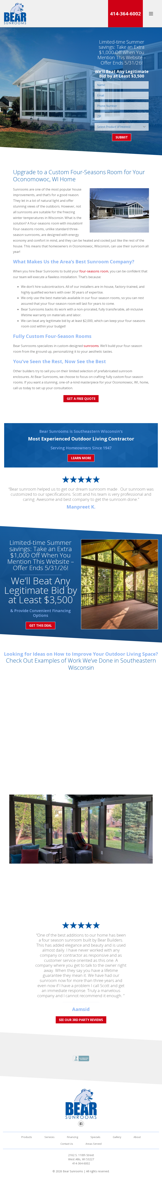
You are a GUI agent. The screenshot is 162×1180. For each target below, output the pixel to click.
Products (26, 1137)
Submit (122, 137)
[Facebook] (81, 1124)
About (137, 1137)
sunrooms (91, 346)
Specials (95, 1137)
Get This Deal (40, 625)
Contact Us (66, 1143)
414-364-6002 (125, 13)
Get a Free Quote (81, 398)
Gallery (117, 1137)
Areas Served (94, 1143)
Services (49, 1137)
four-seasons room (93, 271)
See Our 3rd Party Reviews (81, 1020)
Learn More (81, 458)
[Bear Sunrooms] (15, 13)
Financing (72, 1137)
